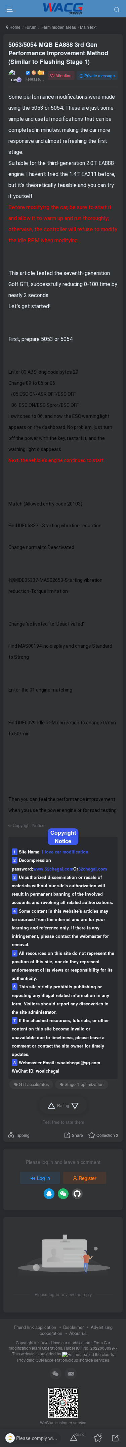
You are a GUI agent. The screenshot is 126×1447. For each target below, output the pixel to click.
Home (14, 27)
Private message (99, 75)
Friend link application (35, 1327)
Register (87, 1178)
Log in (43, 1178)
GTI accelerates (34, 1084)
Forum (30, 27)
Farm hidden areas (58, 27)
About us (78, 1333)
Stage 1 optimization (84, 1084)
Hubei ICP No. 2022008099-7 (91, 1348)
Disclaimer (73, 1327)
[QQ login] (49, 1193)
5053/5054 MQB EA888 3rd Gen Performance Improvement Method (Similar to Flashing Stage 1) (58, 53)
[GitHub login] (77, 1193)
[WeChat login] (63, 1193)
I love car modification (70, 1342)
